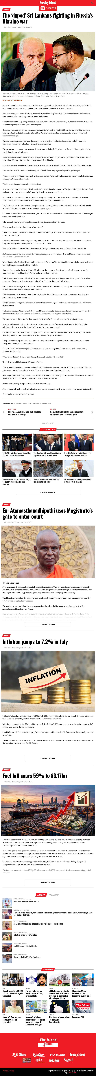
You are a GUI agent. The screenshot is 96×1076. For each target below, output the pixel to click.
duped (19, 403)
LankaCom (72, 1073)
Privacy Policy (8, 1071)
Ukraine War (46, 403)
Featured (27, 403)
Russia (36, 403)
